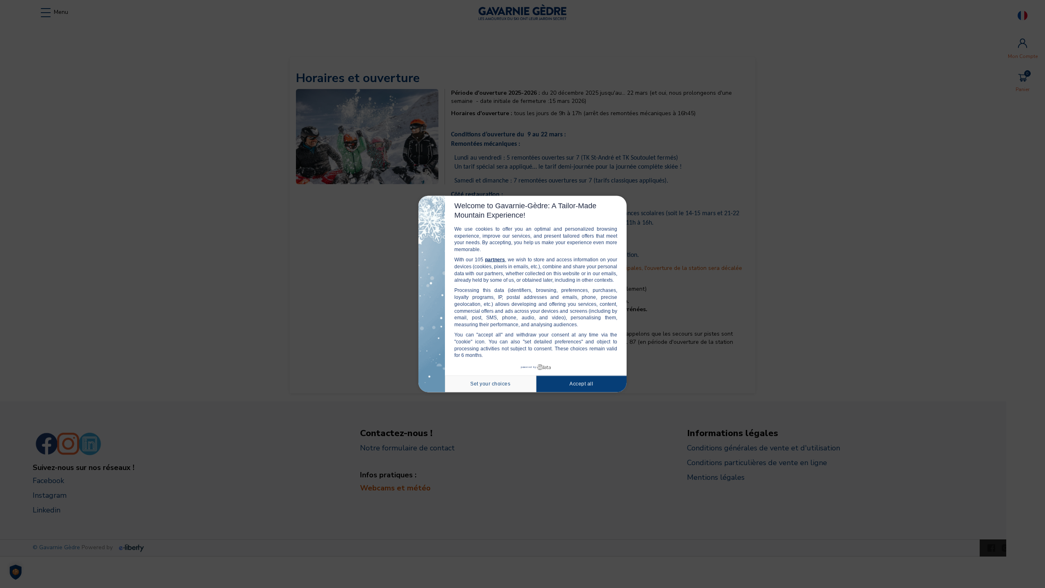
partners (495, 260)
